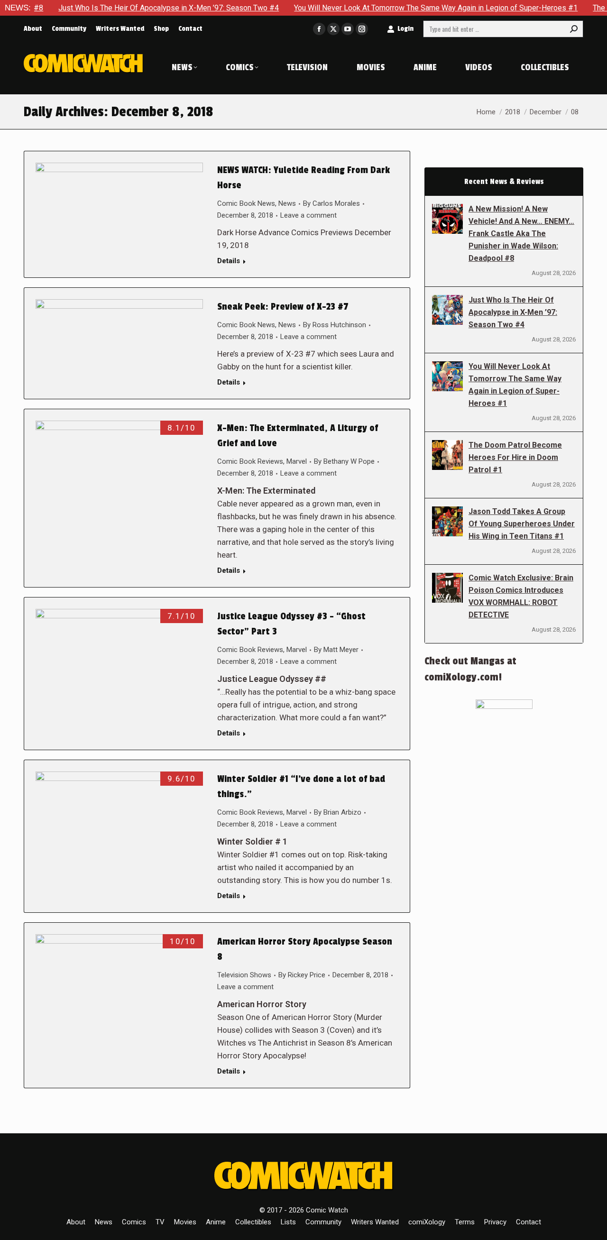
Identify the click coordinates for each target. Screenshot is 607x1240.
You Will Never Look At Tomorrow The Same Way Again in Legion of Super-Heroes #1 (406, 7)
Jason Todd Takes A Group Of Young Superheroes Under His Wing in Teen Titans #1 (522, 524)
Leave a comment (308, 215)
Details (228, 261)
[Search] (574, 28)
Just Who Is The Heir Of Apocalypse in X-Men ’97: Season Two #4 (139, 7)
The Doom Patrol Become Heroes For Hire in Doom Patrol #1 (515, 457)
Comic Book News (246, 203)
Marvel (296, 461)
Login (405, 29)
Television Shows (244, 975)
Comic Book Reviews (250, 461)
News (287, 203)
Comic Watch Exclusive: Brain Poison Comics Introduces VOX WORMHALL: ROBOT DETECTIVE (521, 596)
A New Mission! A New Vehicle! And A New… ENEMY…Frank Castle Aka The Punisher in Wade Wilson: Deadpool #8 (521, 233)
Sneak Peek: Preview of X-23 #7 (283, 306)
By (331, 203)
